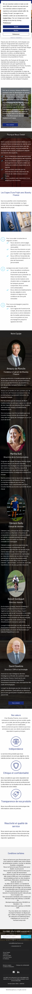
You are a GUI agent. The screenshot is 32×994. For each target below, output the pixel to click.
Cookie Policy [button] (7, 18)
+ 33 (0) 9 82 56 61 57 (16, 946)
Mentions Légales (7, 965)
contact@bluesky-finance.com (16, 943)
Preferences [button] (7, 22)
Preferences (16, 34)
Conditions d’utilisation (8, 966)
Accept (16, 26)
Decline (16, 30)
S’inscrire (26, 936)
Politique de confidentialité (22, 965)
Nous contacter (10, 124)
